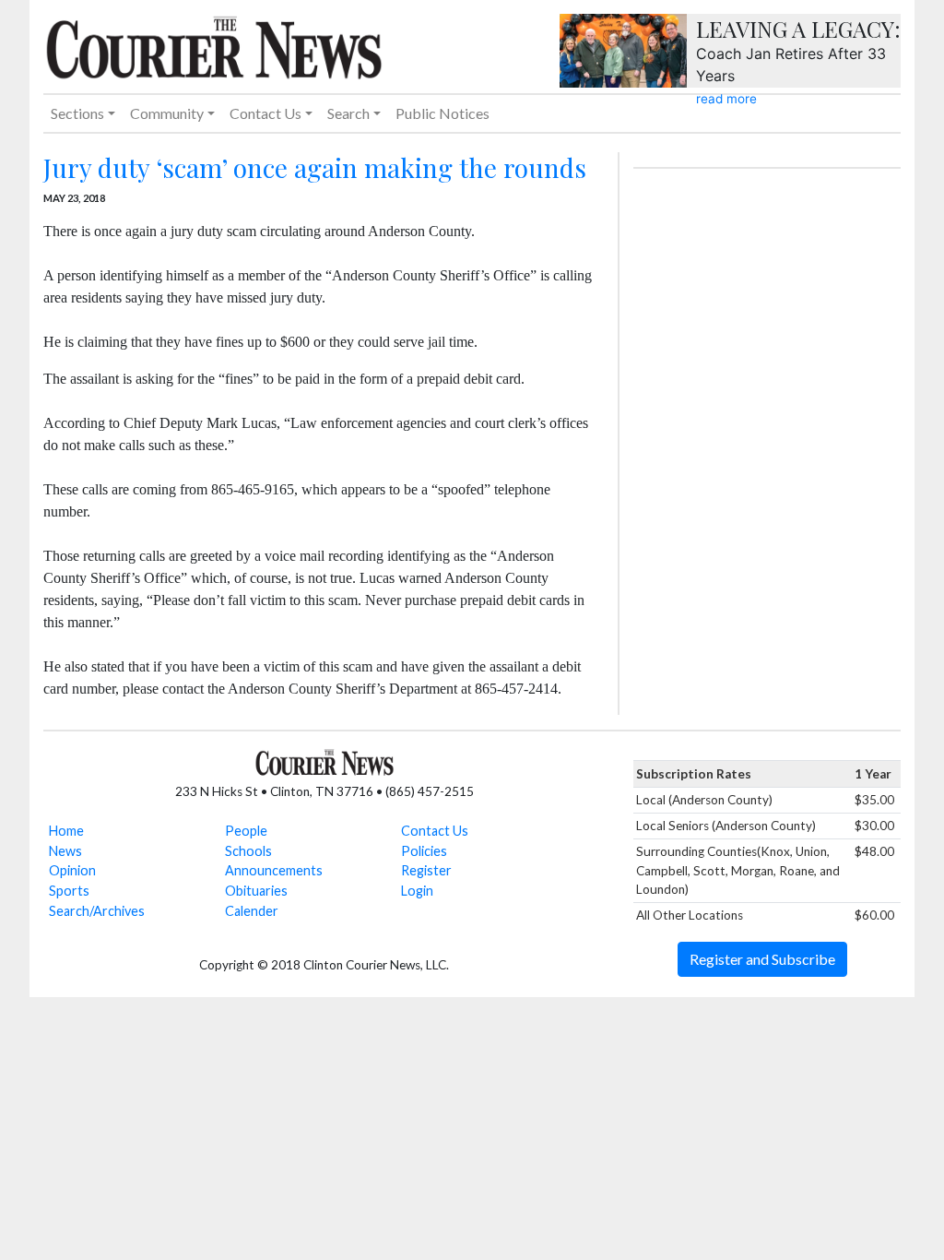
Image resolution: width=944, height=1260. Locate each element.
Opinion (72, 870)
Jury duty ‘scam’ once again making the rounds (314, 167)
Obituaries (256, 890)
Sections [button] (77, 113)
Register (426, 870)
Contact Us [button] (265, 113)
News (65, 851)
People (246, 830)
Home (66, 830)
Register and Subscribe (762, 959)
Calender (251, 911)
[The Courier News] (213, 45)
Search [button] (348, 113)
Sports (69, 890)
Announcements (274, 870)
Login (417, 890)
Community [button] (167, 113)
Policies (424, 851)
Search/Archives (97, 911)
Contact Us (434, 830)
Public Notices (442, 113)
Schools (248, 851)
